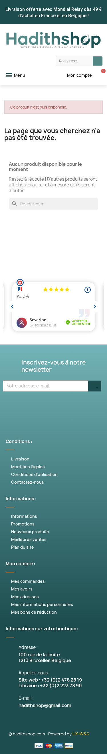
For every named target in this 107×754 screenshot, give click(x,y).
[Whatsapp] (79, 406)
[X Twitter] (28, 406)
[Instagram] (62, 406)
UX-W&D (80, 734)
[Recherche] (97, 61)
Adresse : (28, 647)
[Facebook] (11, 406)
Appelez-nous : (34, 673)
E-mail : (26, 698)
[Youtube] (45, 406)
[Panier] (100, 75)
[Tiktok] (96, 406)
